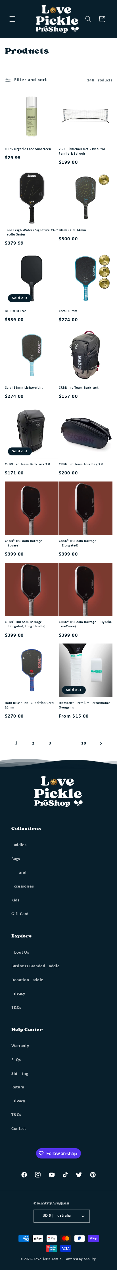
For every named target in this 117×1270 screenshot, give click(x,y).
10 (83, 743)
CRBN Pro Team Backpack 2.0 (28, 464)
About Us (20, 952)
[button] (12, 19)
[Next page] (100, 743)
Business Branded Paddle (35, 966)
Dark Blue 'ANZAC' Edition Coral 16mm (30, 705)
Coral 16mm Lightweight (24, 388)
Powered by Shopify (80, 1259)
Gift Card (20, 914)
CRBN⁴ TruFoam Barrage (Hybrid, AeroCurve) (85, 624)
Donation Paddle (27, 980)
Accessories (22, 886)
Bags (15, 859)
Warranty (20, 1046)
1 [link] (16, 743)
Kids (15, 900)
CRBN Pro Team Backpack (79, 388)
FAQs (16, 1059)
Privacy (18, 993)
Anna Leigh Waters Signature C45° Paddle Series (31, 233)
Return (17, 1087)
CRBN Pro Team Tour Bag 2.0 (81, 464)
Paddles (19, 845)
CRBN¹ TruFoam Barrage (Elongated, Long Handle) (25, 624)
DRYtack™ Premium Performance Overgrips (84, 705)
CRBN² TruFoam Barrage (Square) (24, 543)
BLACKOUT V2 (15, 311)
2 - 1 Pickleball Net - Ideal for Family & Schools (82, 151)
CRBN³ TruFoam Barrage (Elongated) (78, 543)
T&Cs (16, 1007)
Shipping (19, 1073)
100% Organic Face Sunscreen (28, 149)
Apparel (19, 872)
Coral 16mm (68, 311)
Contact (18, 1128)
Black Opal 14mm (72, 230)
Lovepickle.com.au (48, 1259)
